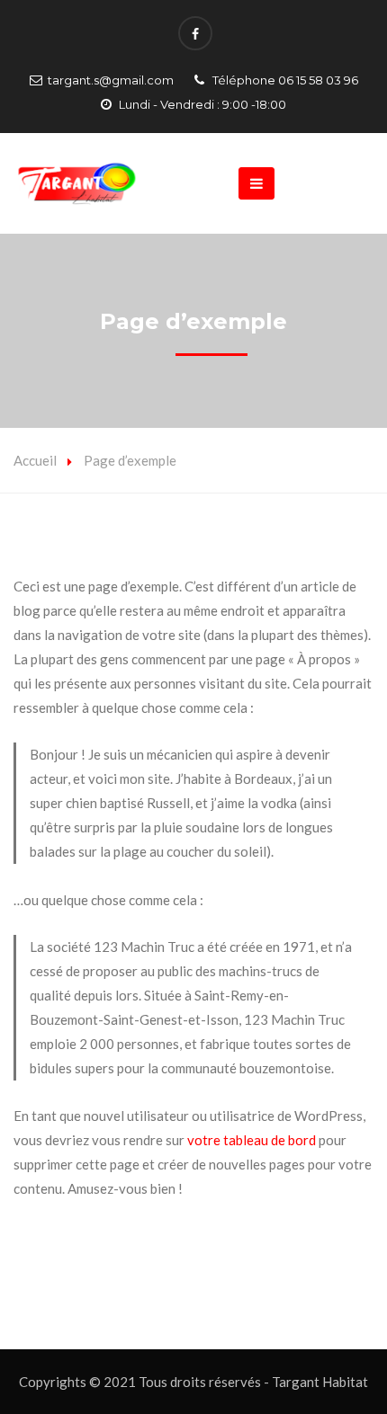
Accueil (35, 460)
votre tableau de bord (251, 1140)
